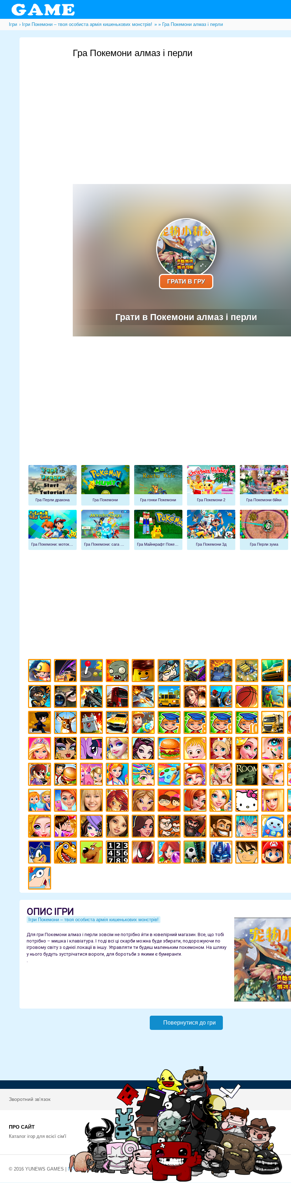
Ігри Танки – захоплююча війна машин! (222, 671)
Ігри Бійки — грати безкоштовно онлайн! (196, 671)
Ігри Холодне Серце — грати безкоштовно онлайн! (118, 749)
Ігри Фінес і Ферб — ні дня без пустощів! (40, 879)
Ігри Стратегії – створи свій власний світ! (247, 671)
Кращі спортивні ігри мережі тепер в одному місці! (40, 723)
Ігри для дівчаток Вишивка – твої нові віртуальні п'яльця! (222, 801)
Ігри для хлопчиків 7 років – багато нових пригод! (170, 723)
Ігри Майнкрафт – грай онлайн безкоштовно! (40, 671)
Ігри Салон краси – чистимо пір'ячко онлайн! (40, 827)
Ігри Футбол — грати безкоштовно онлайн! (196, 853)
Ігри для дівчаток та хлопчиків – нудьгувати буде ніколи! (170, 801)
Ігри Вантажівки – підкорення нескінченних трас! (273, 723)
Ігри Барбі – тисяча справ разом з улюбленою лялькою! (40, 749)
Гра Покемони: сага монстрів (105, 530)
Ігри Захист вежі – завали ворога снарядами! (92, 723)
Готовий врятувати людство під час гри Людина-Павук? (144, 853)
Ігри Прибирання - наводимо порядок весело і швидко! (118, 775)
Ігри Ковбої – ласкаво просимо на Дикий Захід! (222, 827)
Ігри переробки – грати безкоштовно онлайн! (92, 775)
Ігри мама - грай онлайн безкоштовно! (273, 775)
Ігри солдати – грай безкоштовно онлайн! (40, 697)
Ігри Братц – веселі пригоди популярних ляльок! (144, 801)
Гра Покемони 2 (211, 485)
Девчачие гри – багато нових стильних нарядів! (92, 827)
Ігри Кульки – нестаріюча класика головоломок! (170, 853)
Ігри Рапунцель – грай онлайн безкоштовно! (247, 749)
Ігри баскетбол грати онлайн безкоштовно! (247, 697)
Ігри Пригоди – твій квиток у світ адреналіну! (196, 697)
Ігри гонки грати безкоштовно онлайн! (66, 671)
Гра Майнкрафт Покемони (158, 530)
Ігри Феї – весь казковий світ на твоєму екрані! (222, 775)
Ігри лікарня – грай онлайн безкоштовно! (222, 749)
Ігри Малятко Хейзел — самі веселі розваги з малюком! (196, 749)
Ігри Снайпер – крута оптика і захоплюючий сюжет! (66, 697)
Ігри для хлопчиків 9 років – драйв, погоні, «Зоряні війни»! (222, 723)
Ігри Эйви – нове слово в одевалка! (118, 827)
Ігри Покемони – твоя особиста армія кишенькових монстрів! (93, 919)
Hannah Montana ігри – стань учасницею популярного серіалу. (92, 801)
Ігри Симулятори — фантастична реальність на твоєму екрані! (92, 671)
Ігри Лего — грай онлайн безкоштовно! (144, 671)
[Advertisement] (186, 407)
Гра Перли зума (264, 530)
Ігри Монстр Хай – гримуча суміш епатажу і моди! (66, 749)
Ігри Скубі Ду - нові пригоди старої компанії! (92, 853)
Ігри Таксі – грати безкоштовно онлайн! (170, 697)
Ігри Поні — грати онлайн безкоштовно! (92, 749)
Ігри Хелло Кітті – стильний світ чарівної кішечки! (247, 801)
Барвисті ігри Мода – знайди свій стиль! (66, 801)
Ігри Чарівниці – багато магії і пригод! (118, 801)
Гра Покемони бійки (264, 485)
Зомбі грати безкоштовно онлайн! (118, 671)
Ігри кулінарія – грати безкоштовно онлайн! (66, 775)
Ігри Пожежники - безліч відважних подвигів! (144, 723)
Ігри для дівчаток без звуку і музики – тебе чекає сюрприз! (273, 801)
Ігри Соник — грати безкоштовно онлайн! (40, 853)
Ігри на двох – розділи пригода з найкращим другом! (170, 827)
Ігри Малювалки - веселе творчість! (170, 775)
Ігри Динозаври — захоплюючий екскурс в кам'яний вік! (66, 853)
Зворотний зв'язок (29, 1099)
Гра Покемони (105, 485)
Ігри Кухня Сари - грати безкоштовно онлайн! (40, 775)
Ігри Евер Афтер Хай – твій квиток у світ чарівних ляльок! (144, 749)
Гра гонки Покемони (158, 485)
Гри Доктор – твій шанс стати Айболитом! (196, 775)
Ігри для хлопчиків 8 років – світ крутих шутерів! (196, 723)
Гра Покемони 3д (211, 530)
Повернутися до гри (189, 1023)
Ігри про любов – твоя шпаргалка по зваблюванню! (66, 827)
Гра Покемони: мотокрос (52, 530)
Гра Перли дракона (52, 485)
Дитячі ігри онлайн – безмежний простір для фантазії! (273, 827)
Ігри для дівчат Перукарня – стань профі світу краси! (144, 775)
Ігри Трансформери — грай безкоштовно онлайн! (222, 853)
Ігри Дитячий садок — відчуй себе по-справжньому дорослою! (40, 801)
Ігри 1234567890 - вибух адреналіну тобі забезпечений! (118, 853)
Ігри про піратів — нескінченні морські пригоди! (196, 827)
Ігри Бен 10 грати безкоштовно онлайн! (247, 853)
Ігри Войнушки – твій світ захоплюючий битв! (170, 671)
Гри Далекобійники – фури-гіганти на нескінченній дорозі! (118, 697)
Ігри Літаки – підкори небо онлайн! (144, 697)
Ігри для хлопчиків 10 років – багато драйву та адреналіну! (247, 723)
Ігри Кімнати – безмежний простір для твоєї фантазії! (247, 775)
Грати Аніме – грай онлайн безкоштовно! (247, 827)
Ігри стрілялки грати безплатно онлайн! (92, 697)
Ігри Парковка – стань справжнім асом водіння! (118, 723)
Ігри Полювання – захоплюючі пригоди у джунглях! (66, 723)
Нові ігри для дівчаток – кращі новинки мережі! (196, 801)
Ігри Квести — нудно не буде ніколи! (273, 697)
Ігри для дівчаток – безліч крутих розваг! (144, 827)
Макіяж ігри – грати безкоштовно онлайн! (273, 749)
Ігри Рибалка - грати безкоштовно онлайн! (222, 697)
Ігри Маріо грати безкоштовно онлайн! (273, 853)
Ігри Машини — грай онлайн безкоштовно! (273, 671)
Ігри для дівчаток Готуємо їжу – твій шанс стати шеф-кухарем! (170, 749)
